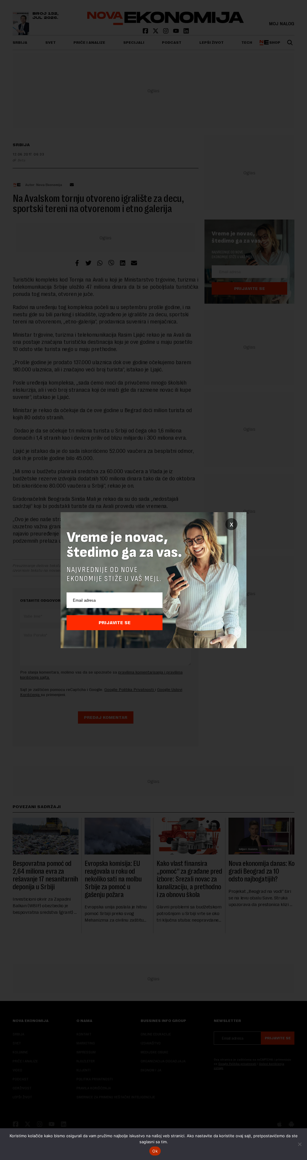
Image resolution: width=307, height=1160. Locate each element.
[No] (300, 1144)
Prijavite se (115, 622)
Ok (155, 1151)
